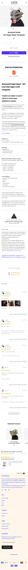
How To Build (5, 498)
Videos (3, 500)
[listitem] (12, 463)
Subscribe (7, 547)
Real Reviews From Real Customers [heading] (11, 451)
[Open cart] (26, 2)
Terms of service (6, 524)
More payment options (14, 56)
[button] (22, 453)
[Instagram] (8, 490)
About (3, 515)
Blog (3, 505)
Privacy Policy (5, 526)
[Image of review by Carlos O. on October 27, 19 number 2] (11, 303)
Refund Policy (5, 528)
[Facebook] (2, 490)
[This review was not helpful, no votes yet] (25, 314)
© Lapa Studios (14, 554)
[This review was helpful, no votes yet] (22, 339)
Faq (3, 503)
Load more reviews (14, 413)
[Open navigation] (2, 2)
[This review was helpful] (22, 314)
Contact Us (4, 513)
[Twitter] (5, 490)
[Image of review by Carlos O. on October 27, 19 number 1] (4, 303)
